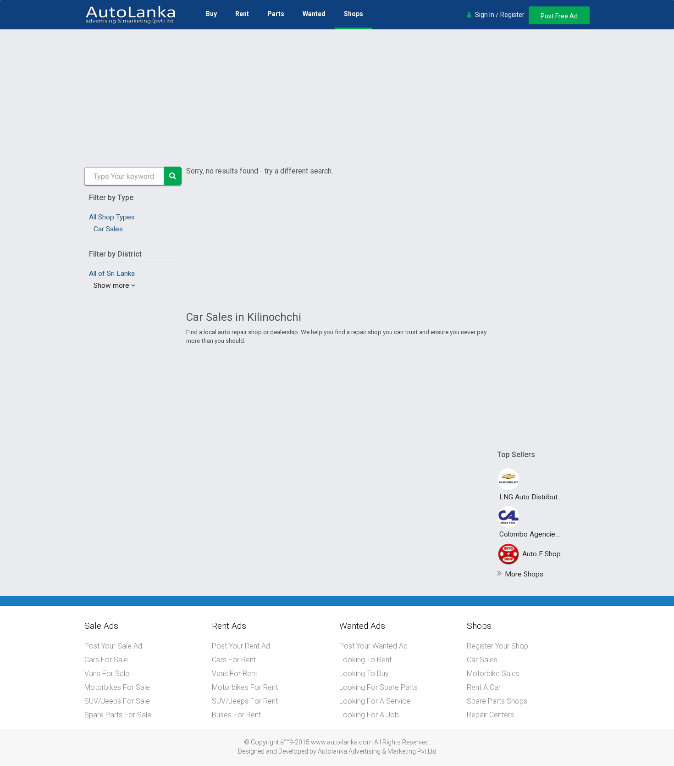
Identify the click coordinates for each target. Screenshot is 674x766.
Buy (211, 13)
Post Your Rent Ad (241, 646)
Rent (242, 13)
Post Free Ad (559, 16)
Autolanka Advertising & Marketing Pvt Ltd (377, 751)
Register (512, 14)
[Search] (173, 176)
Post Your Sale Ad (113, 646)
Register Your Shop (497, 646)
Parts (275, 13)
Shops (353, 13)
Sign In (484, 14)
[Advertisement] (337, 98)
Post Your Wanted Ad (373, 646)
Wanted (314, 13)
